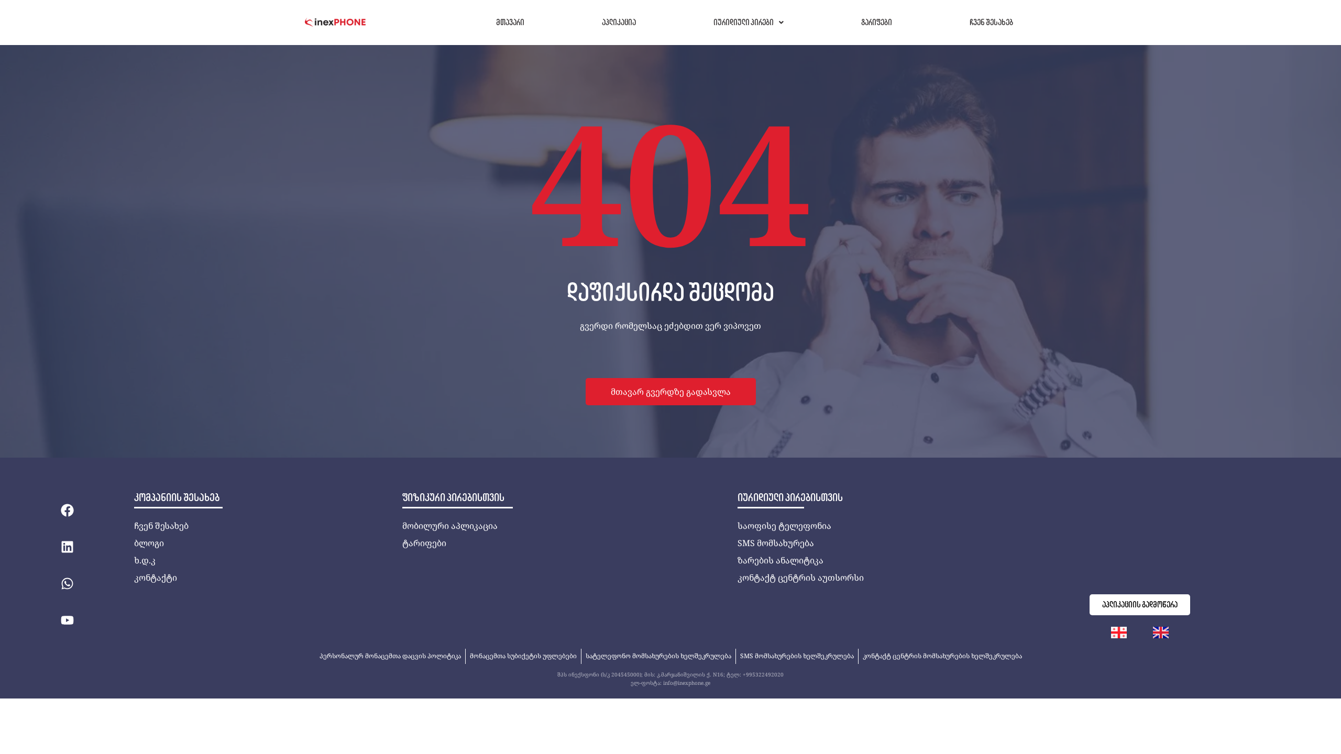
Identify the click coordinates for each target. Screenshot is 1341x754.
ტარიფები (876, 22)
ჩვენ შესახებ (991, 22)
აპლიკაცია (619, 22)
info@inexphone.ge (686, 682)
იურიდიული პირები (743, 22)
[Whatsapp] (67, 583)
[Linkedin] (67, 547)
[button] (748, 22)
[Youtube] (67, 620)
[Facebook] (67, 510)
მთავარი (510, 22)
